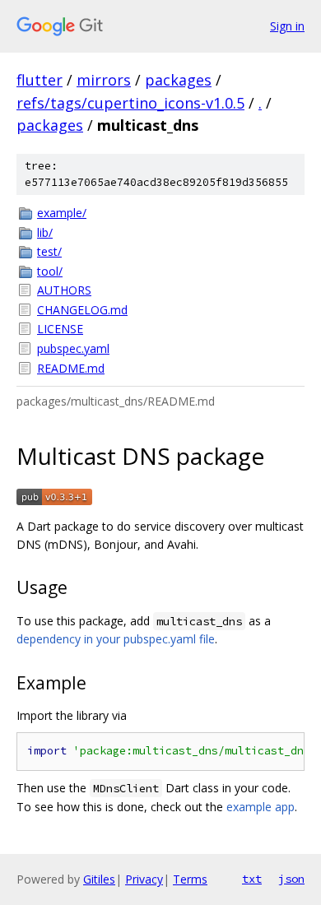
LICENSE (60, 328)
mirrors (104, 80)
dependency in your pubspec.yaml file (115, 639)
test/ (49, 251)
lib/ (45, 232)
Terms (190, 879)
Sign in (287, 26)
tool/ (50, 271)
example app (260, 806)
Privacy (144, 879)
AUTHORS (64, 290)
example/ (61, 212)
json (291, 878)
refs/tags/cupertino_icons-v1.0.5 (130, 103)
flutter (39, 80)
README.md (71, 368)
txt (252, 878)
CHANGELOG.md (82, 310)
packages (178, 80)
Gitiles (99, 879)
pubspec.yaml (73, 348)
